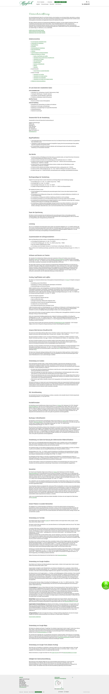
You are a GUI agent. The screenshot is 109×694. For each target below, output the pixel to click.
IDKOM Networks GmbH (60, 322)
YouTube (47, 520)
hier (59, 348)
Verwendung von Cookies (38, 59)
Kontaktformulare (37, 62)
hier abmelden (34, 497)
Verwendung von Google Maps (39, 77)
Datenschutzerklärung (59, 259)
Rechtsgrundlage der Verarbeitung (38, 48)
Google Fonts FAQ (55, 652)
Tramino (36, 259)
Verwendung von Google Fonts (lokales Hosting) (43, 79)
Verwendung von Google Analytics (40, 76)
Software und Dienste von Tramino (38, 54)
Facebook (61, 691)
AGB (43, 692)
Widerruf (35, 65)
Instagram (67, 691)
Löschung (33, 51)
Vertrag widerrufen (38, 692)
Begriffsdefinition (34, 44)
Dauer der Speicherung (35, 49)
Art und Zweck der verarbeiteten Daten (38, 41)
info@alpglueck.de (32, 131)
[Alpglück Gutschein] (86, 2)
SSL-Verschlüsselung (37, 60)
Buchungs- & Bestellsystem (38, 64)
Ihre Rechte (33, 46)
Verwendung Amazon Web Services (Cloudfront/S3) (43, 57)
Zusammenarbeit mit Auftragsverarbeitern (39, 52)
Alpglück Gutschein (60, 688)
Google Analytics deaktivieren (35, 616)
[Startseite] (26, 3)
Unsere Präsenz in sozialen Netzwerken (41, 70)
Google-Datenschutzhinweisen (64, 637)
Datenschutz (26, 692)
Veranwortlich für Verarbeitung (37, 43)
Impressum (21, 692)
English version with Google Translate (36, 30)
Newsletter (35, 67)
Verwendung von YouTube (38, 74)
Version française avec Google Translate (37, 31)
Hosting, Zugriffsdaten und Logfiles (40, 56)
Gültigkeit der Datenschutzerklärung (38, 81)
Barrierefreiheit (31, 692)
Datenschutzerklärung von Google (71, 601)
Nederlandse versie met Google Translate (37, 32)
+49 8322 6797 (87, 4)
